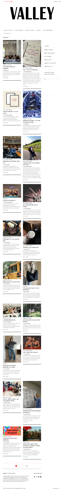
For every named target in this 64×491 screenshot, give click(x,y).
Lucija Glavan (27, 323)
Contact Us (48, 66)
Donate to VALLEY (50, 63)
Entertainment (19, 30)
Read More (25, 86)
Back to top (55, 488)
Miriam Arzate (7, 283)
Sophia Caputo (7, 402)
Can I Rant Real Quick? (30, 352)
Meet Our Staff (49, 53)
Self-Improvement (48, 30)
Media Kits (47, 59)
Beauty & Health (8, 30)
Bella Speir (26, 291)
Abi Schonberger (8, 321)
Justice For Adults (9, 200)
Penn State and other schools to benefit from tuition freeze (31, 445)
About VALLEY (48, 49)
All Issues (47, 56)
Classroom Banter (9, 320)
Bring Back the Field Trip (11, 282)
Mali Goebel (6, 441)
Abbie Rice (6, 70)
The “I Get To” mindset (30, 70)
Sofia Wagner (7, 242)
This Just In (7, 33)
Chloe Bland (27, 249)
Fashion (38, 30)
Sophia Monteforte (8, 202)
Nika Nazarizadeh (28, 71)
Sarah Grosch (27, 449)
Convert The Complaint (31, 247)
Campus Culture (29, 30)
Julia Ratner (6, 164)
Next (27, 466)
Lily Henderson (27, 208)
